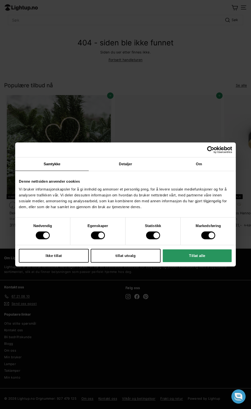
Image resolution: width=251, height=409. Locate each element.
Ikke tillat (54, 256)
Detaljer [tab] (125, 164)
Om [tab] (199, 164)
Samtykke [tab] (52, 164)
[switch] (98, 235)
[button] (238, 396)
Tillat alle (197, 256)
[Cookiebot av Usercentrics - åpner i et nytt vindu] (210, 149)
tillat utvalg (125, 256)
